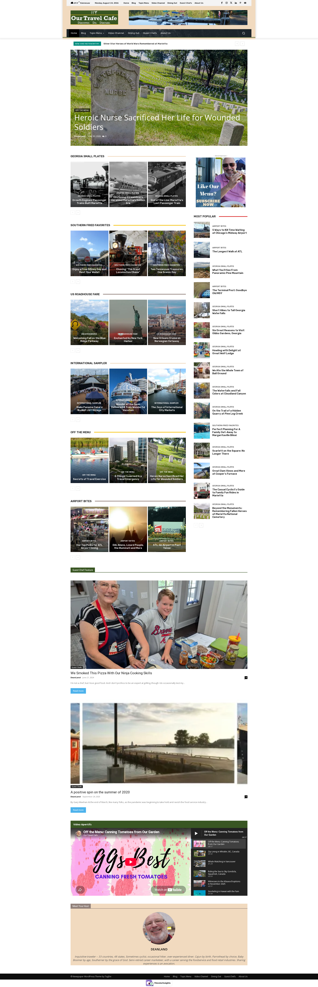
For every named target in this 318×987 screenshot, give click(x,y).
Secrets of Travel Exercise (89, 479)
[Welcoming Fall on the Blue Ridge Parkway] (89, 322)
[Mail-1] (245, 3)
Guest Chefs (77, 667)
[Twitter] (231, 3)
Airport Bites (81, 501)
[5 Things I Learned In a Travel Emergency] (128, 460)
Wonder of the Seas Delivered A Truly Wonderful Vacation (128, 407)
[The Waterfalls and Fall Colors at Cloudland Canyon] (202, 391)
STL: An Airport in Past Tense (167, 546)
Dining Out (216, 976)
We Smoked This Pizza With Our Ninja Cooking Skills (111, 673)
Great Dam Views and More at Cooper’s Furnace (228, 472)
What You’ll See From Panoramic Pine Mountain (227, 271)
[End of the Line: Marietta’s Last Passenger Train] (167, 184)
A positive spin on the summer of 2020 (100, 792)
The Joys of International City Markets (167, 409)
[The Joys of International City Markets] (167, 391)
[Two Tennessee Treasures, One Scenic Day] (167, 253)
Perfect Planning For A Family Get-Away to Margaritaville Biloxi (226, 432)
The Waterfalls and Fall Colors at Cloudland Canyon (229, 392)
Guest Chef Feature (83, 570)
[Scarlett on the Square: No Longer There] (202, 451)
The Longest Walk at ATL (227, 251)
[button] (243, 33)
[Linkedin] (236, 3)
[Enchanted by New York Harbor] (128, 322)
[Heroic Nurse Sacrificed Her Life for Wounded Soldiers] (159, 98)
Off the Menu (82, 110)
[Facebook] (222, 3)
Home (167, 976)
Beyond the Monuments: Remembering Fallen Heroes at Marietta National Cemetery (229, 513)
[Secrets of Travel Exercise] (89, 460)
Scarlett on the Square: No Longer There (228, 452)
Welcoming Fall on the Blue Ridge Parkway (89, 340)
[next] (242, 44)
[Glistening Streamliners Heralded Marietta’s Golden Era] (128, 184)
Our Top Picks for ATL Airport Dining (89, 546)
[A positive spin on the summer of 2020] (159, 744)
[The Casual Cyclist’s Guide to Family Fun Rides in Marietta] (202, 491)
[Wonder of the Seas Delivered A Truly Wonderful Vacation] (128, 391)
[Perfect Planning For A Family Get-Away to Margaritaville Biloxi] (202, 431)
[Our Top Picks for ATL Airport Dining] (89, 529)
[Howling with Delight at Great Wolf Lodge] (202, 350)
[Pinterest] (240, 3)
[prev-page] (73, 212)
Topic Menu (185, 976)
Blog (175, 976)
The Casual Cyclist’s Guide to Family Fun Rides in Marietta (228, 492)
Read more (78, 691)
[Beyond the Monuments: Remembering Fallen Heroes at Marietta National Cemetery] (202, 511)
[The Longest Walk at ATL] (202, 250)
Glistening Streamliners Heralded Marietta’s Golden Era (128, 200)
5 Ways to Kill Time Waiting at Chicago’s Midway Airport (229, 231)
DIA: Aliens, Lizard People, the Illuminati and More (128, 546)
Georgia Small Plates (87, 156)
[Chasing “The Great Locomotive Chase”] (128, 253)
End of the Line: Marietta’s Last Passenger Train (167, 202)
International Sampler (89, 363)
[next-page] (78, 212)
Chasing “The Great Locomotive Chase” (128, 271)
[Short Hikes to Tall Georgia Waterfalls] (202, 310)
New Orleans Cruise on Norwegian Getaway (167, 340)
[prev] (237, 44)
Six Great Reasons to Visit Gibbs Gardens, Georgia (228, 332)
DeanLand (79, 136)
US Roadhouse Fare (85, 294)
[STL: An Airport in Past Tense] (167, 529)
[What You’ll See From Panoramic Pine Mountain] (202, 270)
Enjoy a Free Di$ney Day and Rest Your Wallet (89, 271)
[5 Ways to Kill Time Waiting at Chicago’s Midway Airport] (202, 230)
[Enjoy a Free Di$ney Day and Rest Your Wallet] (89, 253)
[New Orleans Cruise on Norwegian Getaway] (167, 322)
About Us (243, 976)
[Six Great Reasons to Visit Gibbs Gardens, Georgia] (202, 330)
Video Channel (201, 976)
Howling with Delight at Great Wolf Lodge (226, 352)
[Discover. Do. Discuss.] (94, 17)
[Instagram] (226, 3)
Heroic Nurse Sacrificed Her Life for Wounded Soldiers (133, 43)
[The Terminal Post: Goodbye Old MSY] (202, 290)
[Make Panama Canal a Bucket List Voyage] (89, 391)
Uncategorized (89, 334)
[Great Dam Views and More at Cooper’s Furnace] (202, 471)
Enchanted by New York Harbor (128, 340)
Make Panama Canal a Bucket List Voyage (90, 409)
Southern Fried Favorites (90, 225)
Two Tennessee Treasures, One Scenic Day (167, 271)
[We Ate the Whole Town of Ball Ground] (202, 370)
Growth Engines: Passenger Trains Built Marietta (89, 202)
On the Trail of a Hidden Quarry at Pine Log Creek (227, 412)
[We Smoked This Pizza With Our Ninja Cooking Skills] (159, 624)
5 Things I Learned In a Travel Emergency (128, 478)
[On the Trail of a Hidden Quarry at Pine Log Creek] (202, 411)
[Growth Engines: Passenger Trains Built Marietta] (89, 184)
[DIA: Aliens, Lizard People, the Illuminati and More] (128, 529)
